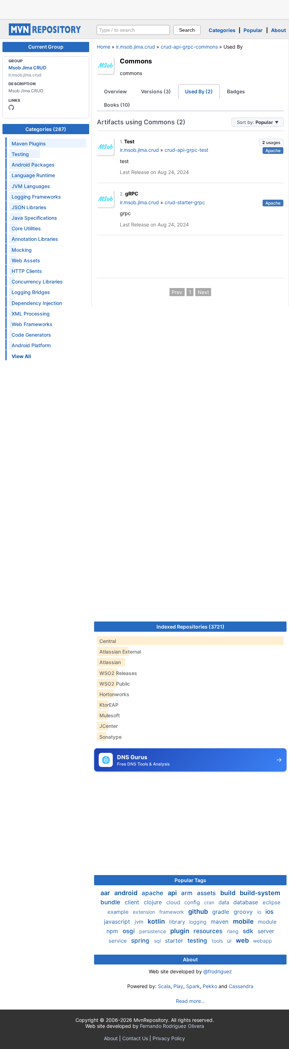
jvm (140, 921)
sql (158, 941)
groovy (244, 911)
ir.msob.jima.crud (135, 47)
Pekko (210, 986)
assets (207, 893)
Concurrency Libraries (37, 282)
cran (210, 902)
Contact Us (135, 1038)
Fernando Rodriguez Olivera (172, 1026)
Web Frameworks (32, 324)
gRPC (132, 193)
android (126, 893)
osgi (129, 931)
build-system (260, 893)
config (192, 902)
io (260, 912)
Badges (236, 91)
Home (103, 47)
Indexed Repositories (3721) (190, 627)
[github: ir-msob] (11, 107)
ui (230, 940)
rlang (233, 931)
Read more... (190, 1001)
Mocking (22, 250)
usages (271, 142)
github (198, 911)
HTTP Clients (27, 271)
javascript (118, 921)
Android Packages (33, 165)
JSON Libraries (29, 207)
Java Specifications (34, 218)
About (278, 30)
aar (105, 893)
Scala (164, 986)
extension (144, 912)
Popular (253, 30)
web (243, 940)
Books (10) (117, 105)
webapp (262, 941)
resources (208, 931)
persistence (153, 931)
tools (218, 941)
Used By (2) (199, 91)
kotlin (157, 921)
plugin (180, 931)
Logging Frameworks (36, 197)
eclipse (272, 902)
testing (198, 940)
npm (113, 931)
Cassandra (241, 986)
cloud (174, 902)
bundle (111, 902)
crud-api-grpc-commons (189, 47)
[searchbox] (133, 30)
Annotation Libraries (35, 239)
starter (175, 940)
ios (269, 911)
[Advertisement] (144, 9)
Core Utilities (26, 228)
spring (141, 940)
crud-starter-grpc (185, 202)
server (266, 931)
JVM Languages (31, 186)
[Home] (46, 34)
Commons (136, 61)
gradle (221, 911)
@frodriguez (217, 971)
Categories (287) (45, 129)
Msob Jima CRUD (27, 67)
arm (187, 893)
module (267, 921)
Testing (20, 154)
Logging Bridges (31, 292)
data (224, 902)
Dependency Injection (37, 303)
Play (178, 986)
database (246, 902)
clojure (154, 902)
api (173, 893)
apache (153, 893)
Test (129, 141)
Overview (115, 91)
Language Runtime (33, 175)
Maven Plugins (29, 143)
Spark (193, 986)
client (133, 902)
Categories (222, 30)
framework (172, 912)
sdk (249, 931)
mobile (244, 921)
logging (198, 922)
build (228, 893)
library (177, 921)
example (118, 911)
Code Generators (31, 335)
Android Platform (31, 345)
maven (220, 921)
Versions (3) (156, 91)
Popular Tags (190, 880)
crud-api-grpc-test (186, 150)
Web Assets (26, 260)
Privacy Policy (169, 1038)
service (118, 940)
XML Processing (31, 314)
